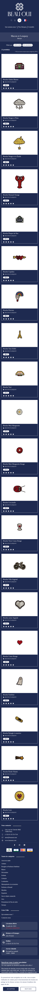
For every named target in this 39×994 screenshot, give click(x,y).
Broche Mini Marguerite (11, 425)
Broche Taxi (7, 387)
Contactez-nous (6, 918)
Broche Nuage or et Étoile (12, 156)
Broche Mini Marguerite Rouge (14, 464)
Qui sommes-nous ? (11, 27)
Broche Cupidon (8, 272)
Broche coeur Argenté (10, 618)
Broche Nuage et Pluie (11, 118)
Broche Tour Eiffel (9, 349)
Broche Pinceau (8, 310)
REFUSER (28, 989)
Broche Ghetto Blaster (10, 79)
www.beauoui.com (10, 840)
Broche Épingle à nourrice (12, 733)
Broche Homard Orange (11, 195)
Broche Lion (7, 810)
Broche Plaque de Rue (10, 233)
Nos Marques (22, 27)
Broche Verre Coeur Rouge (12, 541)
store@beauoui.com (11, 837)
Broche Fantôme (8, 695)
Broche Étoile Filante (10, 772)
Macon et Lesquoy (10, 82)
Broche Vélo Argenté (10, 579)
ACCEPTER (11, 989)
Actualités (31, 27)
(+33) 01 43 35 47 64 (11, 834)
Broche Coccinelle (9, 502)
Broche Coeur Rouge (10, 656)
